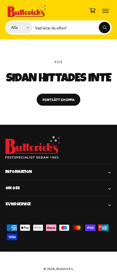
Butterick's (64, 268)
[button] (106, 11)
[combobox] (73, 27)
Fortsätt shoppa (58, 99)
